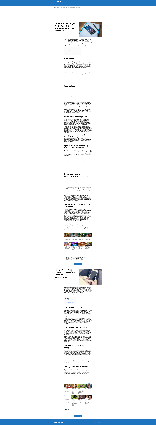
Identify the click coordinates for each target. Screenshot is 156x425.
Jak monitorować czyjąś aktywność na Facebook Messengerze (75, 257)
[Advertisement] (78, 14)
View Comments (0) (78, 263)
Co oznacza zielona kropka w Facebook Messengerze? (74, 259)
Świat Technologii (59, 2)
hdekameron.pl (89, 295)
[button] (100, 5)
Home (55, 7)
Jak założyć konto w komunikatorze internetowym (74, 258)
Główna (58, 7)
